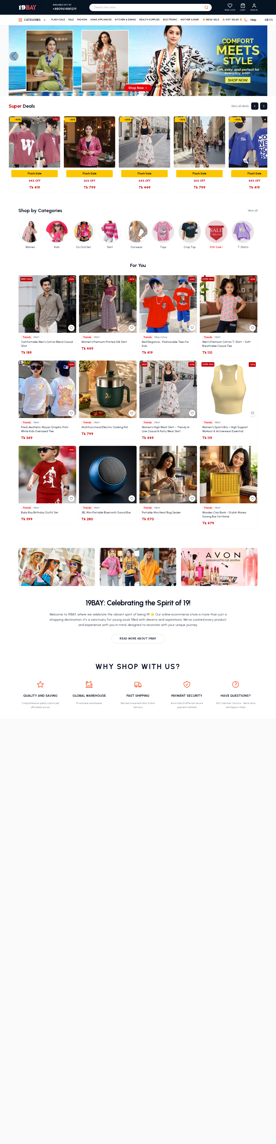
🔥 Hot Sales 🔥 (232, 19)
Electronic (170, 19)
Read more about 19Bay (138, 638)
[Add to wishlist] (71, 328)
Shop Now (136, 88)
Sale (71, 19)
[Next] (263, 106)
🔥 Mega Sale (210, 19)
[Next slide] (262, 56)
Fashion (82, 19)
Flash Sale (58, 19)
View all (253, 210)
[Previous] (254, 106)
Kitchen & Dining (125, 19)
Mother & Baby (190, 19)
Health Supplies (149, 19)
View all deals (240, 106)
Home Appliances (101, 19)
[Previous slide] (13, 56)
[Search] (206, 7)
